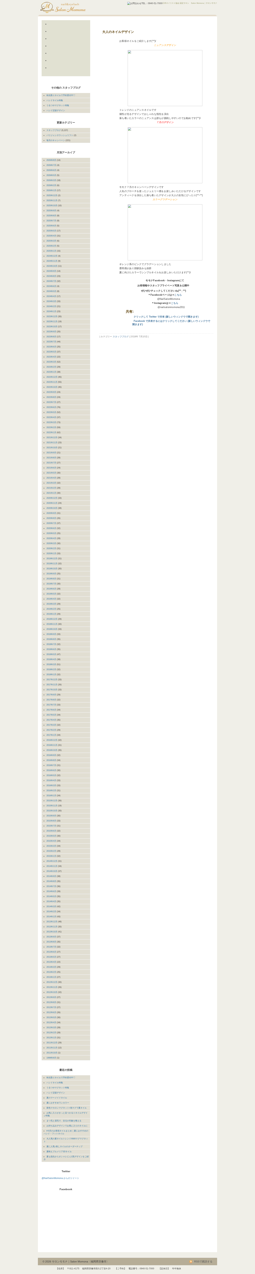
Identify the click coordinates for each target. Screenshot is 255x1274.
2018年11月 (51, 624)
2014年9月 (51, 876)
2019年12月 (51, 558)
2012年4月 (51, 1022)
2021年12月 (51, 437)
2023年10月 (51, 326)
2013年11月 (51, 926)
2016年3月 (51, 785)
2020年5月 (51, 533)
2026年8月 (51, 160)
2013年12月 (51, 921)
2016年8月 (51, 760)
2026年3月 (51, 180)
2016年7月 (51, 765)
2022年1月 (51, 432)
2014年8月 (51, 881)
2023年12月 (51, 316)
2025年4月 (51, 236)
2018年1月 (51, 674)
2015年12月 (51, 800)
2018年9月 (51, 634)
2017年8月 (51, 700)
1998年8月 (51, 1058)
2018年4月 (51, 659)
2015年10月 (51, 810)
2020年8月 (51, 518)
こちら (178, 294)
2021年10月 (51, 447)
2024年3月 (51, 301)
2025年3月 (51, 241)
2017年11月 (51, 684)
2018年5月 (51, 654)
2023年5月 (51, 352)
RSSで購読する (202, 1261)
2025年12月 (51, 195)
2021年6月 (51, 468)
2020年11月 (51, 503)
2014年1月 (51, 916)
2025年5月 (51, 231)
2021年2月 (51, 488)
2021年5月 (51, 473)
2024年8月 (51, 276)
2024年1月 (51, 311)
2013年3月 (51, 967)
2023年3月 (51, 362)
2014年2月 (51, 911)
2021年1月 (51, 493)
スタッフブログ (121, 336)
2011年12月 (51, 1042)
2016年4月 (51, 780)
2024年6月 (51, 286)
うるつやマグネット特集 (57, 105)
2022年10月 (51, 387)
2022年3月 (51, 422)
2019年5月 (51, 594)
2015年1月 (51, 856)
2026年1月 (51, 190)
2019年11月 (51, 563)
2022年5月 (51, 412)
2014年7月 (51, 886)
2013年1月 (51, 977)
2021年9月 (51, 452)
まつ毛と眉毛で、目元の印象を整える (63, 1121)
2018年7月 (51, 644)
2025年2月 (51, 246)
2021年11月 (51, 442)
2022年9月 (51, 392)
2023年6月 (51, 347)
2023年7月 (51, 341)
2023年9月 (51, 331)
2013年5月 (51, 957)
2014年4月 (51, 901)
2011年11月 (51, 1048)
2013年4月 (51, 962)
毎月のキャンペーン (55, 140)
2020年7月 (51, 523)
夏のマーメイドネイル (56, 1098)
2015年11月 (51, 805)
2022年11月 (51, 382)
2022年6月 (51, 407)
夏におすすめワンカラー (57, 1103)
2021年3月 (51, 483)
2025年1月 (51, 251)
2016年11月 (51, 745)
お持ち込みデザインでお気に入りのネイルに (67, 1126)
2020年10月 (51, 508)
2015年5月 (51, 836)
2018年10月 (51, 629)
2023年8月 (51, 336)
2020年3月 (51, 543)
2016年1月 (51, 795)
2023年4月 (51, 357)
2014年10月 (51, 871)
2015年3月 (51, 846)
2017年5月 (51, 715)
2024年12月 (51, 256)
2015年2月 (51, 851)
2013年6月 (51, 952)
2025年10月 (51, 205)
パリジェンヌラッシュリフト (59, 135)
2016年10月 (51, 750)
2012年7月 (51, 1007)
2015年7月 (51, 826)
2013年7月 (51, 947)
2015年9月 (51, 816)
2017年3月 (51, 725)
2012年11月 (51, 987)
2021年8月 (51, 457)
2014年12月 (51, 861)
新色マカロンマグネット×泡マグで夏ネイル (66, 1108)
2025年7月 (51, 220)
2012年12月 (51, 982)
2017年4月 (51, 720)
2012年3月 (51, 1027)
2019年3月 (51, 604)
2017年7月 (51, 705)
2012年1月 (51, 1037)
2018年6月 (51, 649)
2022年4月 (51, 417)
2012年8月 (51, 1002)
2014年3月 (51, 906)
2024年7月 (51, 281)
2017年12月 (51, 679)
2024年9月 (51, 271)
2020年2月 (51, 548)
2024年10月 (51, 266)
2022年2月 (51, 427)
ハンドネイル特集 (54, 100)
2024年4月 (51, 296)
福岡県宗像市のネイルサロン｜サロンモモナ (72, 7)
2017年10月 (51, 689)
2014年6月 (51, 891)
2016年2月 (51, 790)
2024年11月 (51, 261)
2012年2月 (51, 1032)
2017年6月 (51, 710)
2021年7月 (51, 463)
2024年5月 (51, 291)
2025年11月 (51, 200)
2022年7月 (51, 402)
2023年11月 (51, 321)
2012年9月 (51, 997)
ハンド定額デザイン (55, 110)
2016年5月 (51, 775)
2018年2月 (51, 669)
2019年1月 (51, 614)
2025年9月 (51, 210)
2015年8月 (51, 821)
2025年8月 (51, 215)
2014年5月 (51, 896)
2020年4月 (51, 538)
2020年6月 (51, 528)
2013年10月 (51, 932)
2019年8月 (51, 579)
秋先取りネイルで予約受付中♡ (60, 95)
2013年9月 (51, 937)
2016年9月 (51, 755)
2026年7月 (51, 165)
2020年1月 (51, 553)
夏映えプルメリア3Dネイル (59, 1151)
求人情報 (62, 72)
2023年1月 (51, 372)
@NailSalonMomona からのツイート (60, 1178)
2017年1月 (51, 735)
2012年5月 (51, 1017)
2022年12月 (51, 377)
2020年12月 (51, 498)
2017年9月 (51, 694)
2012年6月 (51, 1012)
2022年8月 (51, 397)
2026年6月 (51, 170)
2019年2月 (51, 609)
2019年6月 (51, 589)
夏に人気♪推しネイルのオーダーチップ (64, 1146)
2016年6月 (51, 770)
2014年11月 (51, 866)
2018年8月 (51, 639)
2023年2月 (51, 367)
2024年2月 (51, 306)
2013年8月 (51, 942)
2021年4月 (51, 478)
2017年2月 (51, 730)
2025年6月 (51, 226)
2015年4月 (51, 841)
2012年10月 (51, 992)
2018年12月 (51, 619)
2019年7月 (51, 584)
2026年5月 (51, 175)
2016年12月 (51, 740)
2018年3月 (51, 664)
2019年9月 (51, 573)
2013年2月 (51, 972)
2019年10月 (51, 568)
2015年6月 (51, 831)
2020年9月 (51, 513)
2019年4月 (51, 599)
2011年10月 (51, 1053)
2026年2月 (51, 185)
